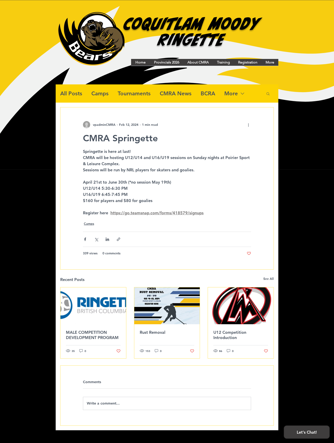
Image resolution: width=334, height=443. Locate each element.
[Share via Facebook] (85, 239)
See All (268, 279)
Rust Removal (152, 332)
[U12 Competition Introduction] (241, 305)
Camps (100, 93)
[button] (268, 93)
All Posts (71, 93)
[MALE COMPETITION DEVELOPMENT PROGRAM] (93, 305)
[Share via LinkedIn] (107, 239)
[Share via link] (118, 239)
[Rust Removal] (167, 305)
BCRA (208, 93)
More (231, 93)
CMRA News (176, 93)
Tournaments (134, 93)
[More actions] (248, 124)
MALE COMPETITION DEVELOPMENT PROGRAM (92, 335)
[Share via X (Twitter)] (96, 239)
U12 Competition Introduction (229, 335)
